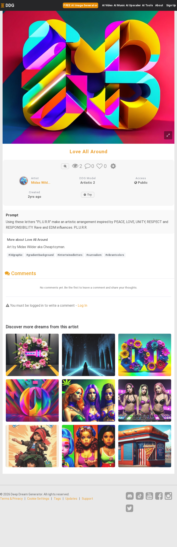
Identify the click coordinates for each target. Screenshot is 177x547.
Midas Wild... (40, 183)
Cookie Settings (38, 498)
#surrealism (93, 255)
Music (119, 5)
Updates (71, 498)
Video (107, 5)
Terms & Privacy (11, 498)
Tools (147, 5)
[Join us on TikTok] (140, 496)
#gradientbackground (40, 255)
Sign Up (171, 5)
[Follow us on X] (129, 508)
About (159, 5)
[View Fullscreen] (168, 135)
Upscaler (133, 5)
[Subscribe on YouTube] (149, 496)
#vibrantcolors (114, 255)
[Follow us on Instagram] (168, 496)
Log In (82, 305)
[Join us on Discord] (130, 496)
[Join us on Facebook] (159, 496)
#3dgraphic (15, 255)
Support (87, 498)
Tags (57, 498)
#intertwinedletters (69, 255)
